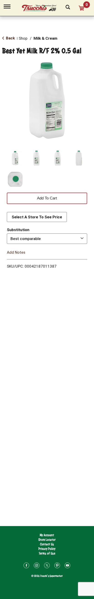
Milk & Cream (45, 38)
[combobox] (47, 239)
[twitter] (47, 566)
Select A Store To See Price (37, 217)
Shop (23, 38)
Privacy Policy (46, 548)
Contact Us (47, 544)
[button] (15, 158)
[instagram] (36, 566)
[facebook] (26, 566)
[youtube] (67, 566)
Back (10, 38)
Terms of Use (47, 553)
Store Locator (47, 539)
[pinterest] (57, 566)
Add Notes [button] (16, 252)
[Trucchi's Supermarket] (42, 7)
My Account (47, 535)
